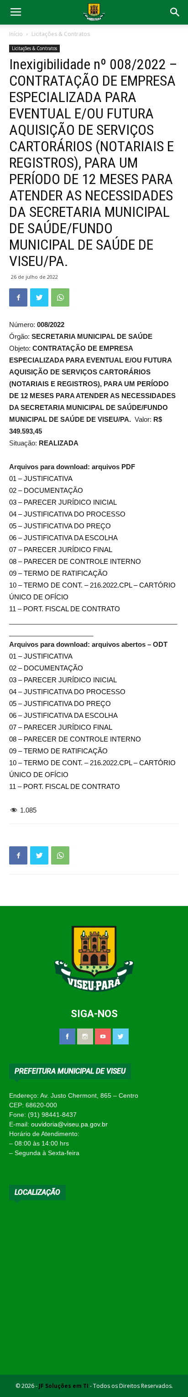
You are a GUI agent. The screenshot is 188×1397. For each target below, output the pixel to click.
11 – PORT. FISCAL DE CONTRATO (64, 609)
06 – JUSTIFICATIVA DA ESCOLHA (63, 538)
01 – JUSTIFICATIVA (41, 478)
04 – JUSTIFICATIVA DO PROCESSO (67, 514)
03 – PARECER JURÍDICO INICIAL (63, 502)
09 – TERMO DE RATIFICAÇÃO (58, 573)
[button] (175, 12)
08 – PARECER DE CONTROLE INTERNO (75, 561)
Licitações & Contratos (60, 34)
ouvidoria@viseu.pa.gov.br (69, 1124)
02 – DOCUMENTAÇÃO (46, 490)
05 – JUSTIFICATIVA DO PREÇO (60, 526)
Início (16, 34)
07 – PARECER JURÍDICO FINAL (60, 549)
